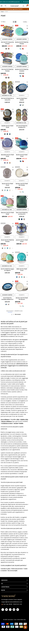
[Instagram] (6, 609)
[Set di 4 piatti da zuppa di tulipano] (7, 258)
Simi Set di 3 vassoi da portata (7, 42)
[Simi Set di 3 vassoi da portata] (7, 31)
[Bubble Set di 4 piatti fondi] (7, 115)
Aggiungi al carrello (8, 95)
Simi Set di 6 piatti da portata (7, 70)
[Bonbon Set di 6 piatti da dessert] (21, 287)
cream (10, 190)
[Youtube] (17, 609)
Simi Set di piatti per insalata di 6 (21, 126)
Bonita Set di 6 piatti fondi (21, 155)
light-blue (5, 190)
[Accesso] (23, 6)
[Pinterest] (10, 609)
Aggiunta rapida (7, 39)
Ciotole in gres (5, 568)
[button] (14, 22)
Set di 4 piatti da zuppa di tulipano (7, 269)
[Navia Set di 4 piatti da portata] (7, 229)
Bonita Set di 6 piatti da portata (21, 42)
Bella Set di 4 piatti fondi (21, 269)
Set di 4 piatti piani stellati (21, 99)
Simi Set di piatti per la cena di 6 (7, 99)
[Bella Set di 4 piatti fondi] (21, 258)
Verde (16, 423)
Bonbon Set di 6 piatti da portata (22, 184)
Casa (2, 11)
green (23, 105)
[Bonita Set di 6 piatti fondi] (21, 143)
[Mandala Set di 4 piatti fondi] (7, 143)
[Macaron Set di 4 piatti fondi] (7, 201)
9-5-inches (9, 78)
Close (27, 9)
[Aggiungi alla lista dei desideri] (13, 26)
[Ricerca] (5, 6)
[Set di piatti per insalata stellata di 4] (7, 287)
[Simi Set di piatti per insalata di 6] (21, 115)
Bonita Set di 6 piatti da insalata (21, 70)
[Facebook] (2, 609)
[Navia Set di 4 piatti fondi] (7, 172)
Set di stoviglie (12, 570)
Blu (18, 419)
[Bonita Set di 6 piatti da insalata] (21, 58)
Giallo (21, 423)
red (24, 219)
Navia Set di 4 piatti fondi (7, 184)
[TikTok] (14, 609)
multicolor (23, 49)
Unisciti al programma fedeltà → (14, 9)
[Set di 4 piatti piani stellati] (21, 87)
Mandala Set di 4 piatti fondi (7, 155)
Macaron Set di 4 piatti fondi (7, 213)
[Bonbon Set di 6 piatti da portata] (21, 172)
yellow (10, 163)
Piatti (6, 11)
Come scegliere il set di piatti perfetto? (13, 565)
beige (20, 192)
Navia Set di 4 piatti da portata (7, 240)
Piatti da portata (16, 568)
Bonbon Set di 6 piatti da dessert (22, 298)
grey (2, 190)
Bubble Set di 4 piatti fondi (7, 126)
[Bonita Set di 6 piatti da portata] (21, 31)
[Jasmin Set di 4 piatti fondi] (21, 229)
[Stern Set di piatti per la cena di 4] (21, 201)
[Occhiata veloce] (13, 28)
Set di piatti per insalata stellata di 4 (7, 298)
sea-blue (7, 190)
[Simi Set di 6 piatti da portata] (7, 58)
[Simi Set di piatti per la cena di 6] (7, 87)
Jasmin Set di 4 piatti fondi (22, 240)
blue (20, 49)
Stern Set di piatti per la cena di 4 (22, 213)
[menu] (1, 6)
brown (5, 134)
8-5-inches (6, 78)
